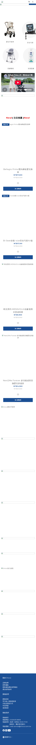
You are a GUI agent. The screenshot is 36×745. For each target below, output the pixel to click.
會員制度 (6, 708)
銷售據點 (6, 685)
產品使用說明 (7, 689)
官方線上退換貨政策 (9, 701)
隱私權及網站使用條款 (10, 687)
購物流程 (6, 699)
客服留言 (6, 717)
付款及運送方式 (8, 703)
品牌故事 (6, 683)
